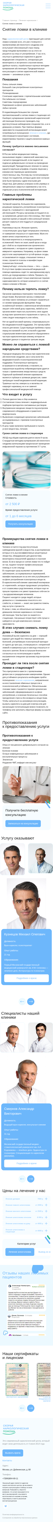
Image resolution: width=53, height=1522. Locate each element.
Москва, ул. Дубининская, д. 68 (16, 1470)
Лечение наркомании (27, 20)
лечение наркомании (24, 680)
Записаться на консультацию (23, 823)
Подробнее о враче (27, 978)
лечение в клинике (37, 133)
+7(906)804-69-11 (10, 1478)
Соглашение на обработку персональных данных (19, 1518)
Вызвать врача (12, 1453)
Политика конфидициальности (13, 1514)
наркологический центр (17, 39)
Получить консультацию (20, 524)
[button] (30, 1001)
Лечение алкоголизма (20, 1252)
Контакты (7, 1460)
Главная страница (9, 20)
